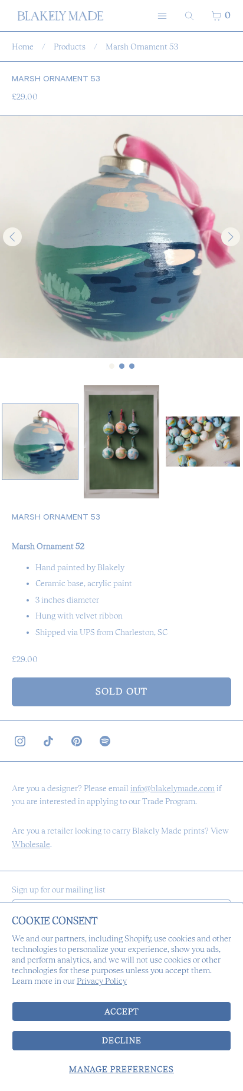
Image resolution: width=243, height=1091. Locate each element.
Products (70, 46)
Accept (121, 1011)
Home (23, 46)
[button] (40, 442)
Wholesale (31, 844)
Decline (122, 1040)
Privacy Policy (102, 981)
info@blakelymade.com (172, 788)
